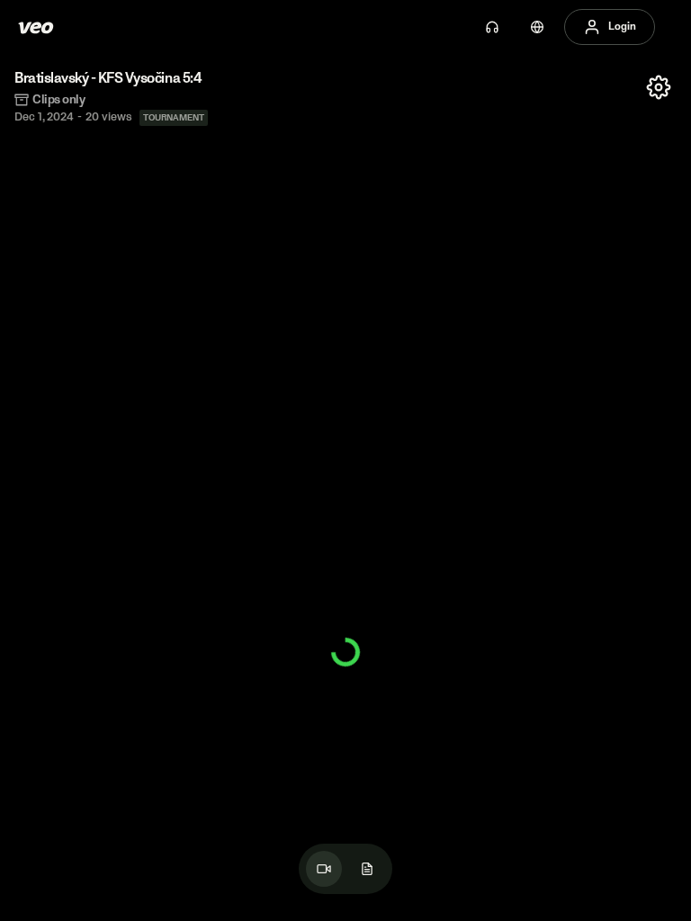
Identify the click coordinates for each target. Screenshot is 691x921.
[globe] (537, 27)
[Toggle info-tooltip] (67, 620)
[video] (324, 869)
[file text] (367, 869)
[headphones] (492, 27)
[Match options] (659, 87)
